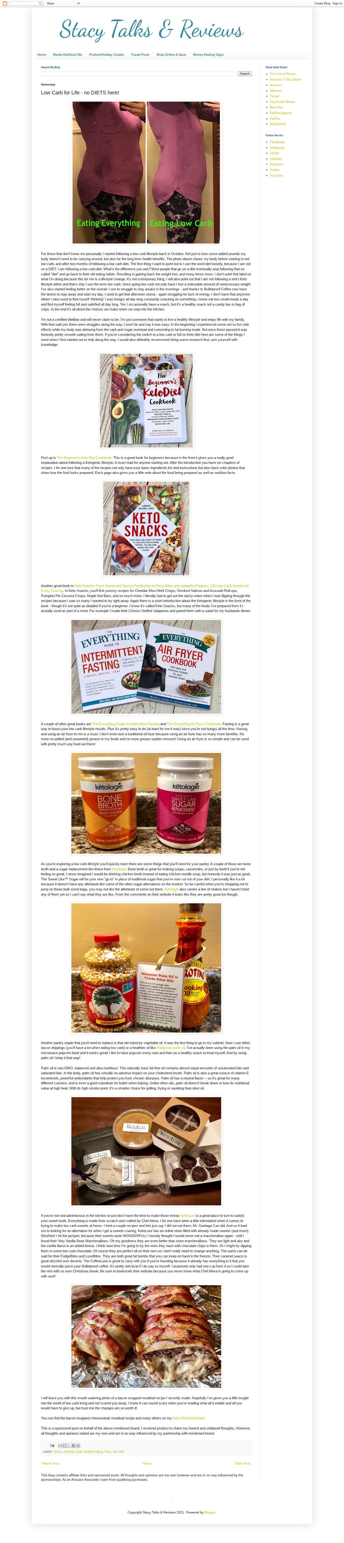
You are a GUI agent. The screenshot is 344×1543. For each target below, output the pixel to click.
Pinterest (276, 164)
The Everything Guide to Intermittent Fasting (125, 724)
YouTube (276, 175)
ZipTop (275, 118)
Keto (108, 1451)
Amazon (276, 85)
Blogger (210, 1512)
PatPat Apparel (281, 113)
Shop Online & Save (171, 54)
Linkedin (276, 159)
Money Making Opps (208, 54)
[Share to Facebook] (73, 1445)
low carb (118, 1451)
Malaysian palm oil (171, 1048)
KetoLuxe (188, 1216)
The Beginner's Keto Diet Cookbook (84, 458)
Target (274, 96)
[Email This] (60, 1445)
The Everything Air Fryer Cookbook (194, 724)
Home (41, 54)
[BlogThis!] (64, 1445)
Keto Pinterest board (188, 1418)
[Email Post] (52, 1445)
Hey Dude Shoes (282, 101)
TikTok (274, 153)
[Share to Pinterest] (78, 1445)
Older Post (242, 1463)
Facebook (277, 142)
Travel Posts (140, 54)
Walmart (276, 90)
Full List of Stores (283, 74)
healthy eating (93, 1451)
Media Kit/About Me (67, 54)
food (79, 1451)
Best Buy (276, 107)
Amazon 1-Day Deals (285, 79)
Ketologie (119, 869)
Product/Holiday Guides (106, 54)
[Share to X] (69, 1445)
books (58, 1451)
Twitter (275, 170)
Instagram (277, 147)
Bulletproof (278, 124)
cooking (69, 1451)
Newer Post (50, 1463)
